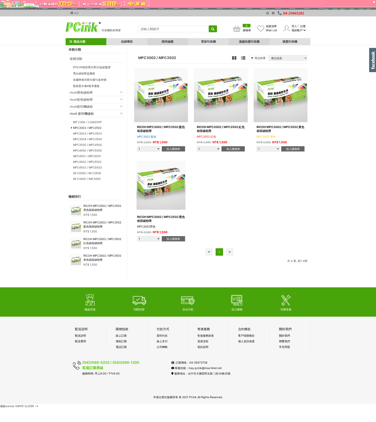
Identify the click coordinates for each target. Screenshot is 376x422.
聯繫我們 (284, 341)
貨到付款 (162, 335)
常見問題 (284, 347)
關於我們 (284, 335)
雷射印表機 (208, 41)
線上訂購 (121, 335)
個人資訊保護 (246, 341)
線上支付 (162, 341)
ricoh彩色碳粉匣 (81, 99)
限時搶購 (168, 41)
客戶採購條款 (246, 335)
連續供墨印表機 (249, 41)
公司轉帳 (162, 347)
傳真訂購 (121, 341)
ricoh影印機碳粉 (81, 106)
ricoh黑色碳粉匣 (81, 92)
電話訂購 (121, 347)
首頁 (76, 13)
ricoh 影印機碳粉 (82, 114)
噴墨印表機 (290, 41)
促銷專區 (127, 41)
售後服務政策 (205, 335)
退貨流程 (202, 341)
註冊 (303, 26)
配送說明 (80, 335)
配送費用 (80, 341)
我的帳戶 (297, 30)
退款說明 (202, 347)
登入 (294, 26)
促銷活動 (76, 59)
